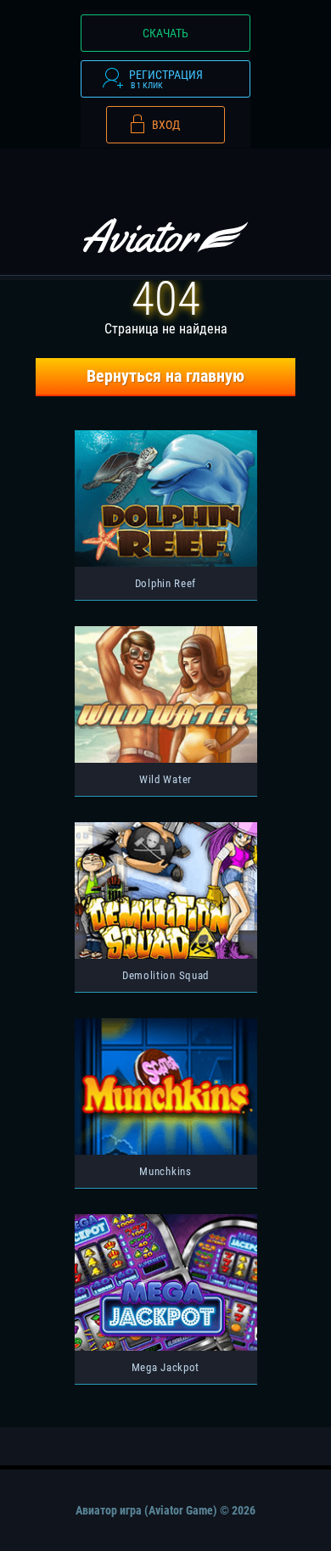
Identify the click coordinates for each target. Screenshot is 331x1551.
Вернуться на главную (165, 376)
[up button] (293, 1494)
